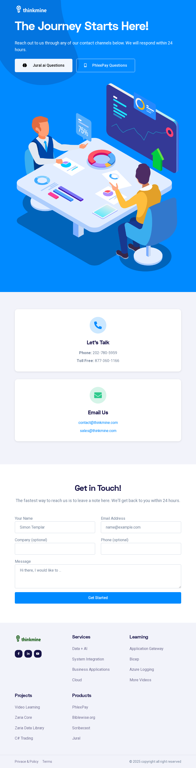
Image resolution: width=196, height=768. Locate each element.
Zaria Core (23, 717)
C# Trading (24, 738)
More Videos (140, 680)
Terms (47, 761)
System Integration (88, 659)
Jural (76, 738)
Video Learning (27, 707)
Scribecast (81, 728)
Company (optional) (31, 540)
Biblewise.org (83, 717)
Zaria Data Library (29, 728)
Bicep (134, 659)
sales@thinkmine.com (98, 430)
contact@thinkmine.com (98, 422)
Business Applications (91, 669)
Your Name (24, 518)
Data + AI (79, 648)
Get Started (98, 597)
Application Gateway (146, 648)
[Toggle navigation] (174, 10)
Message (23, 561)
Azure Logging (142, 669)
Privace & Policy (26, 761)
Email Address (113, 518)
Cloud (77, 680)
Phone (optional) (114, 540)
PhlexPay (80, 707)
